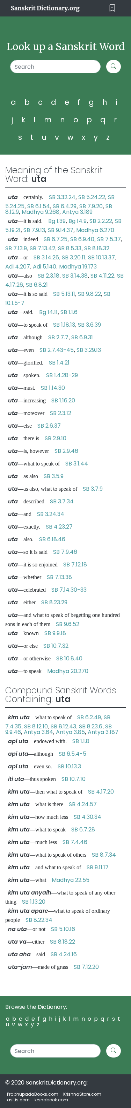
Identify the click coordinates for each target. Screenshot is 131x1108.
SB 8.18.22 (62, 942)
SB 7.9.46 (65, 552)
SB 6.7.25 (55, 239)
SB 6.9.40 (82, 239)
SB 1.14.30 (53, 388)
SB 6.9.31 (82, 337)
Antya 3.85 (70, 732)
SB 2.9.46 (66, 451)
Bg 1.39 (57, 221)
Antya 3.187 (103, 732)
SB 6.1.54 (38, 206)
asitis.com (18, 1100)
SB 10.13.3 (69, 766)
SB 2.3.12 (60, 413)
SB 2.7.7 (58, 337)
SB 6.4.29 (65, 206)
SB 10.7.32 (55, 646)
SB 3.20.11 (73, 257)
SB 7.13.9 (16, 248)
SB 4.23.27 (59, 527)
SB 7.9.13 (34, 230)
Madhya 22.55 (70, 880)
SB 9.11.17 (98, 867)
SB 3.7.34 (62, 501)
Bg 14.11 (48, 312)
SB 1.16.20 (63, 400)
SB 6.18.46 (52, 539)
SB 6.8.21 (37, 285)
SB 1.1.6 (69, 312)
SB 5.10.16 (63, 929)
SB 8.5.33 (69, 248)
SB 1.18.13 (64, 325)
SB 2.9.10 (55, 438)
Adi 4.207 (17, 267)
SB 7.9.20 (91, 206)
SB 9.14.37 (60, 230)
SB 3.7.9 (93, 489)
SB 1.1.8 (80, 741)
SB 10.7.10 (73, 779)
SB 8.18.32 (96, 248)
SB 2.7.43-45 (56, 350)
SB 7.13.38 (59, 577)
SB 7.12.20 (86, 967)
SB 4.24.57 (83, 804)
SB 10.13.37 (101, 257)
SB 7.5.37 (109, 239)
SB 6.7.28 (83, 829)
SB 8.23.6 (90, 726)
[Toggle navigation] (112, 8)
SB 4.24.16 (64, 954)
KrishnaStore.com (82, 1094)
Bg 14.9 (77, 221)
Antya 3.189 (77, 212)
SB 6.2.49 (89, 717)
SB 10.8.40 (69, 658)
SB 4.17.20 (101, 792)
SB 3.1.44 (76, 464)
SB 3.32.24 (62, 197)
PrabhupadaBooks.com (32, 1094)
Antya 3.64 (38, 732)
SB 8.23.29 (54, 602)
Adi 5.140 (44, 267)
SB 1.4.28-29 (62, 375)
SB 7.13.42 (42, 248)
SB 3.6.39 (89, 325)
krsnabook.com (51, 1100)
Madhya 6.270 (95, 230)
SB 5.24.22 (91, 197)
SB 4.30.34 (87, 817)
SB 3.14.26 (46, 257)
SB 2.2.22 (100, 221)
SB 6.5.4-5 (72, 754)
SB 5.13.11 (64, 294)
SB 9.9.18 (55, 633)
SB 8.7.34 (104, 855)
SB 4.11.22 (102, 276)
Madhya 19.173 (78, 267)
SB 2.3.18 (48, 276)
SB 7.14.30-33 (69, 590)
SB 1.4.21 (59, 363)
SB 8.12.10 (36, 726)
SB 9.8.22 (89, 294)
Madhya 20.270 (67, 671)
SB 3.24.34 (50, 514)
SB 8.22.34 (39, 920)
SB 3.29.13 (89, 350)
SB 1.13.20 (33, 902)
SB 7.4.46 (75, 842)
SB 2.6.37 (49, 426)
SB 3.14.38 (75, 276)
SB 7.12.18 (75, 564)
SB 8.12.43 (63, 726)
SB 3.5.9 (54, 476)
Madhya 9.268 (40, 212)
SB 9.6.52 (67, 624)
